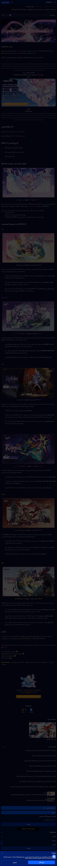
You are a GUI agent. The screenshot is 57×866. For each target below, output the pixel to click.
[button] (28, 433)
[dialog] (28, 858)
